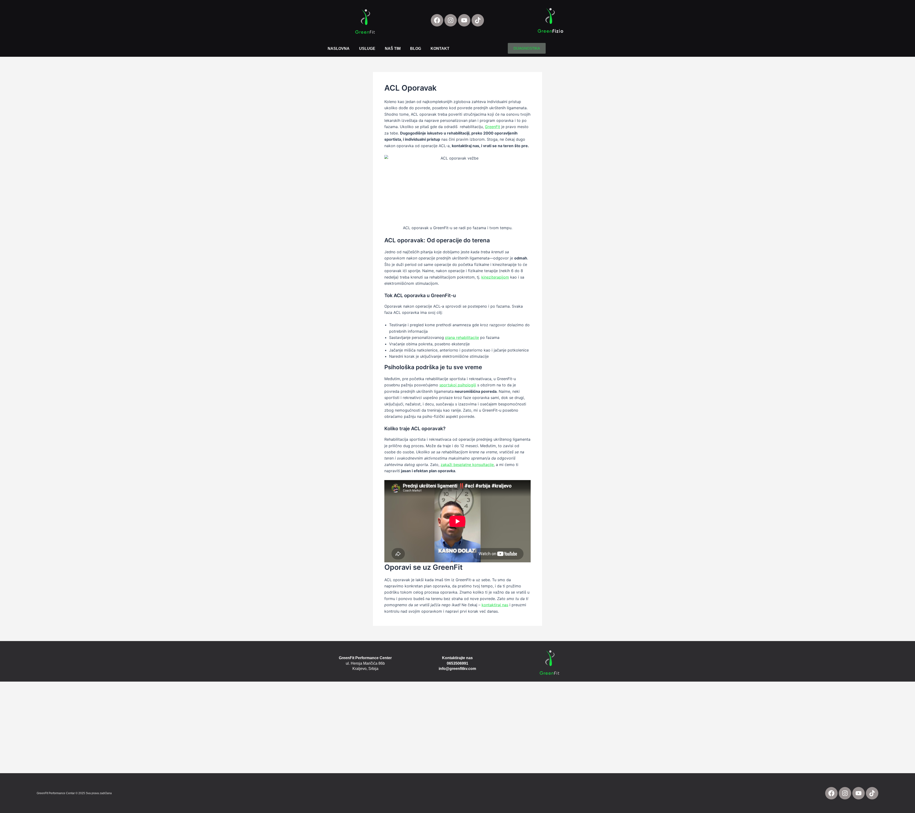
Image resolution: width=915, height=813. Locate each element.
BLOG (415, 49)
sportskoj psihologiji (457, 385)
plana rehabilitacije (462, 337)
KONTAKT (440, 49)
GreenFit (492, 126)
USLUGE (367, 49)
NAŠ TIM (393, 49)
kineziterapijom (495, 277)
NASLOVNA (339, 49)
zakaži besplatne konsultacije (467, 464)
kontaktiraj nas (495, 604)
